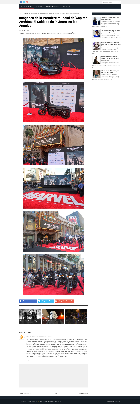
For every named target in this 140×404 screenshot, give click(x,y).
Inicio (55, 393)
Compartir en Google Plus (66, 301)
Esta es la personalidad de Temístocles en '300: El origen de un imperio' (110, 58)
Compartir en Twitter (47, 301)
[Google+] (27, 2)
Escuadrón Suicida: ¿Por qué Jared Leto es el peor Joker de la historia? (110, 44)
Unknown (29, 337)
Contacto (39, 6)
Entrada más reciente (25, 393)
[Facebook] (21, 2)
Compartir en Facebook (29, 301)
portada (27, 30)
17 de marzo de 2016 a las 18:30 (42, 337)
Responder (29, 359)
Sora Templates (116, 401)
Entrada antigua (83, 393)
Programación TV (52, 6)
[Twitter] (24, 2)
